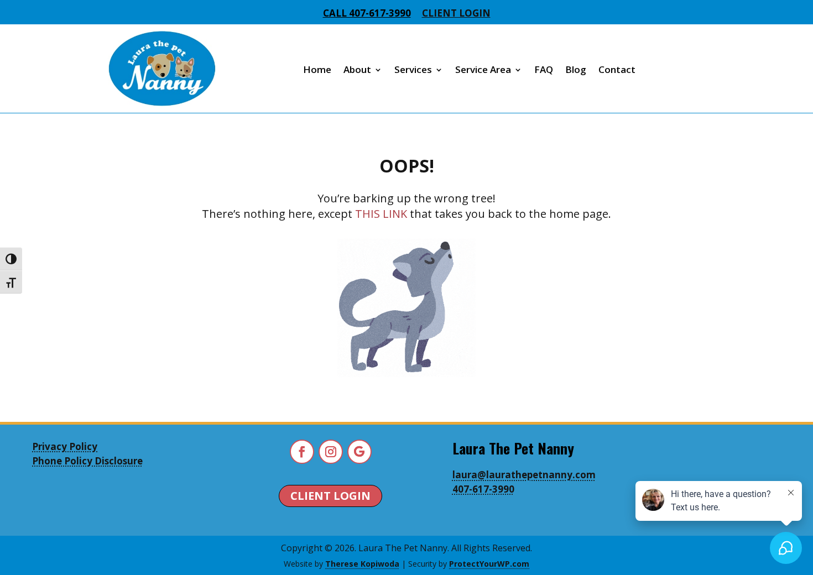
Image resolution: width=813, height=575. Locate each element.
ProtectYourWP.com (489, 563)
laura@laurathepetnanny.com (524, 474)
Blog (575, 69)
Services (413, 69)
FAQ (543, 69)
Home (317, 69)
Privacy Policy (64, 446)
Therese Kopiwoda (362, 563)
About (357, 69)
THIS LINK (381, 213)
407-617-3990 (483, 489)
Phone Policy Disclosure (87, 460)
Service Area (483, 69)
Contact (616, 69)
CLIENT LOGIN (330, 495)
